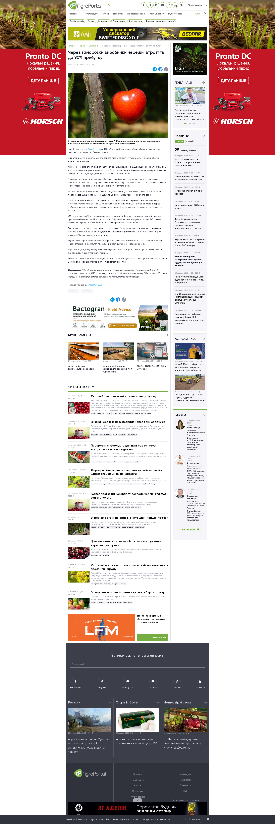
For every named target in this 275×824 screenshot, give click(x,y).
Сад (107, 602)
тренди (137, 413)
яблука (127, 507)
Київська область (128, 527)
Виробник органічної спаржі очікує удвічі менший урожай (129, 517)
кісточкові (129, 413)
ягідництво (116, 413)
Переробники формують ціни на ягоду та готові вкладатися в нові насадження (123, 447)
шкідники (127, 484)
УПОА (115, 434)
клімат (123, 584)
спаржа (94, 527)
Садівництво (135, 507)
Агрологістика (135, 21)
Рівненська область (115, 484)
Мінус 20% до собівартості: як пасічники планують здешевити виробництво (190, 367)
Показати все (187, 529)
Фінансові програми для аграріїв (160, 21)
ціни (123, 413)
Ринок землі (103, 21)
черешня (73, 291)
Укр (109, 5)
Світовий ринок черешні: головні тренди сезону (123, 396)
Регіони (91, 21)
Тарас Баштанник (105, 434)
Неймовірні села (136, 13)
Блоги (106, 13)
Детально (156, 637)
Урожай (147, 484)
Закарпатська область (116, 507)
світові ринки (146, 413)
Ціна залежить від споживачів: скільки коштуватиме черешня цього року (126, 543)
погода (93, 413)
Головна (72, 46)
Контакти (185, 785)
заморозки (87, 291)
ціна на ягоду (122, 462)
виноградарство (97, 584)
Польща (113, 602)
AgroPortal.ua (95, 149)
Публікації (137, 780)
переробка (112, 462)
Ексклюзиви (94, 46)
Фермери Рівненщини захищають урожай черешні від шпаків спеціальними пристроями (127, 471)
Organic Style (140, 527)
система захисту (137, 484)
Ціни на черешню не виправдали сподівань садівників (128, 422)
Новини (82, 46)
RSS (185, 790)
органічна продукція (113, 527)
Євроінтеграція (77, 21)
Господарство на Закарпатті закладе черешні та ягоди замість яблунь (129, 495)
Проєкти (118, 13)
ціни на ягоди (132, 434)
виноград (107, 584)
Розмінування (119, 21)
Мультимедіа (175, 13)
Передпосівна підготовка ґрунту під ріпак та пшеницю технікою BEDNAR (190, 397)
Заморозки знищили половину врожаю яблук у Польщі (127, 592)
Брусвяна (132, 462)
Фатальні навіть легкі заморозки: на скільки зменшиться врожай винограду (129, 567)
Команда (185, 774)
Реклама (185, 780)
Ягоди (139, 462)
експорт (108, 413)
